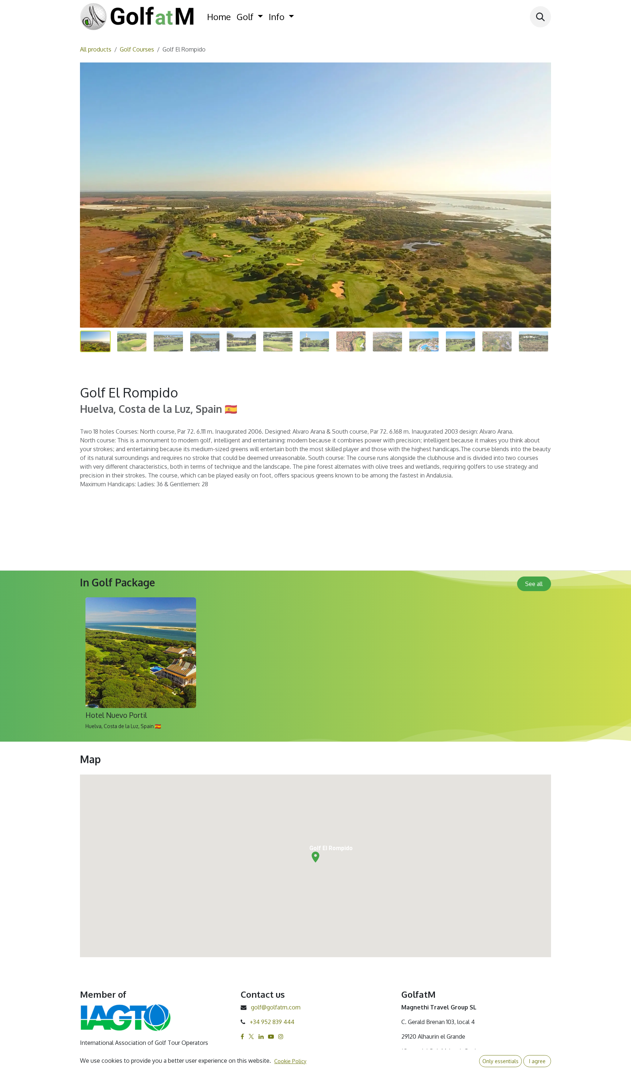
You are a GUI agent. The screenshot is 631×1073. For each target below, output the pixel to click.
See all (534, 583)
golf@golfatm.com (276, 1007)
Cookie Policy (290, 1061)
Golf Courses (137, 49)
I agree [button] (537, 1061)
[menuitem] (219, 16)
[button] (540, 16)
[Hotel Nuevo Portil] (140, 652)
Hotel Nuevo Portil (116, 715)
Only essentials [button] (500, 1061)
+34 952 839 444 (272, 1022)
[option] (315, 666)
